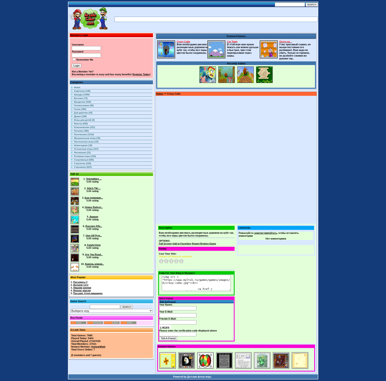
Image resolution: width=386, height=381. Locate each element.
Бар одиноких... (94, 197)
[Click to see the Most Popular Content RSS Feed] (95, 323)
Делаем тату (80, 285)
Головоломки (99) (84, 105)
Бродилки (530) (82, 102)
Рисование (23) (82, 152)
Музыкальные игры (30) (87, 138)
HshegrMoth (98, 346)
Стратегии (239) (82, 163)
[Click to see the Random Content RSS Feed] (112, 323)
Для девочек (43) (83, 113)
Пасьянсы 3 (80, 282)
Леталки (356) (81, 131)
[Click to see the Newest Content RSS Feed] (78, 323)
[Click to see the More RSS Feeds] (128, 323)
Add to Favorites (181, 243)
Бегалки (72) (81, 98)
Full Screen (165, 243)
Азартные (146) (82, 91)
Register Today (141, 74)
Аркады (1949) (82, 94)
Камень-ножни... (94, 264)
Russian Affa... (93, 226)
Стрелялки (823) (83, 167)
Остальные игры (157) (86, 149)
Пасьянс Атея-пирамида (88, 293)
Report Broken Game (204, 243)
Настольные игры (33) (86, 141)
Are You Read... (94, 254)
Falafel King (94, 245)
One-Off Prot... (94, 235)
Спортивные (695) (84, 160)
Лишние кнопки (82, 287)
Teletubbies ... (94, 179)
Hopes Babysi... (94, 207)
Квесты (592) (81, 123)
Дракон (93, 216)
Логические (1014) (84, 134)
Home (77, 87)
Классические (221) (84, 127)
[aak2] (88, 29)
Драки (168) (80, 116)
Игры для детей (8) (84, 120)
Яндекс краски (82, 290)
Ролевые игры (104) (85, 156)
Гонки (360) (80, 109)
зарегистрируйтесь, (266, 233)
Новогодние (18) (83, 145)
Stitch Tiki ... (94, 188)
